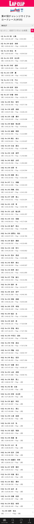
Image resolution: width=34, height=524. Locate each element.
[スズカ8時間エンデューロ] (17, 10)
